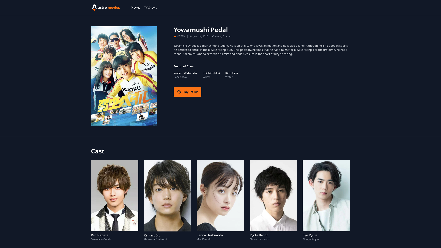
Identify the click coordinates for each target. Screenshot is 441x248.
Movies (135, 7)
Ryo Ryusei (310, 235)
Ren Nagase (99, 235)
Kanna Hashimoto (210, 235)
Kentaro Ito (152, 235)
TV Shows (150, 7)
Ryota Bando (259, 235)
